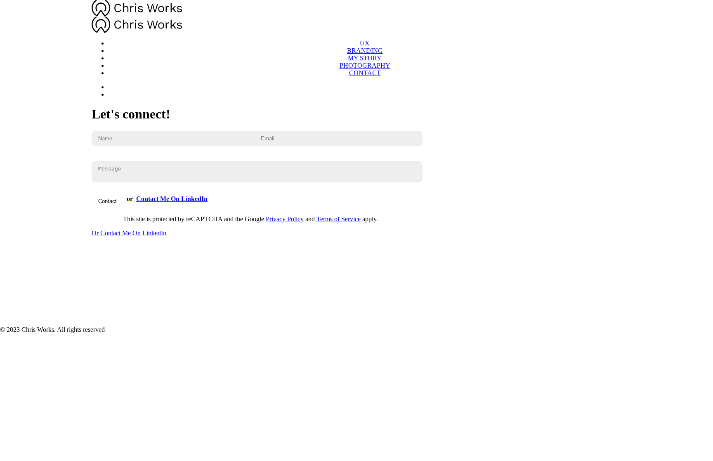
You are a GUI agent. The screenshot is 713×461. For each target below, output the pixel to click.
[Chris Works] (356, 16)
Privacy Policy (285, 218)
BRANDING (365, 50)
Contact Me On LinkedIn (172, 198)
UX (365, 43)
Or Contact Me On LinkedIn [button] (129, 232)
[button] (364, 86)
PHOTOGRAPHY (365, 65)
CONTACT (365, 72)
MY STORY (365, 57)
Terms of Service (338, 218)
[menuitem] (364, 43)
